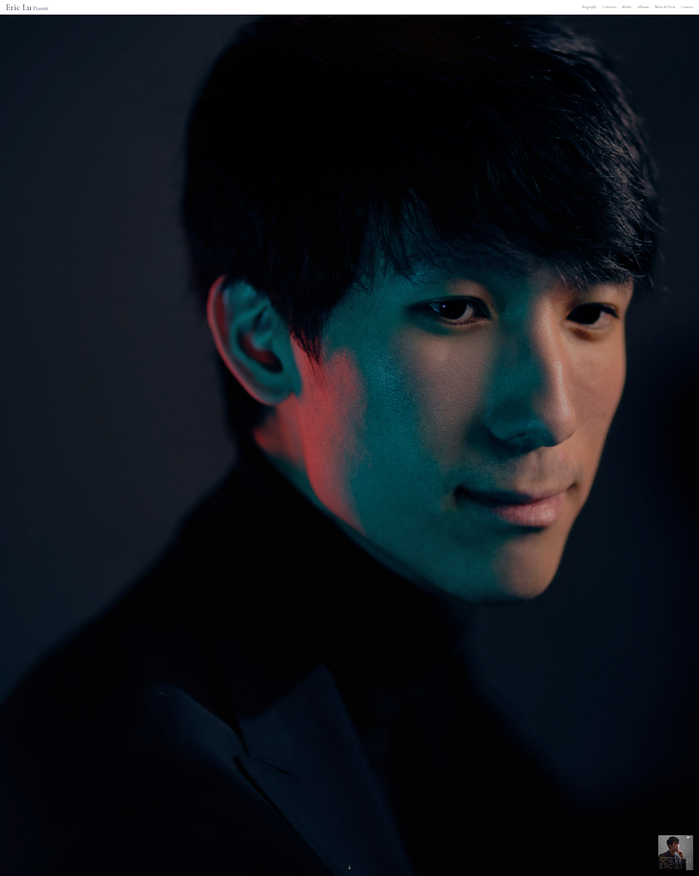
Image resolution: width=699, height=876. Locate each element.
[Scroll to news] (349, 867)
